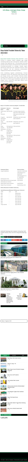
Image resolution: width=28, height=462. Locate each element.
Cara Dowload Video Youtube (13, 380)
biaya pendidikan (18, 236)
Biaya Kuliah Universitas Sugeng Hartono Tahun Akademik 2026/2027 (12, 273)
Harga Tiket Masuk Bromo (12, 397)
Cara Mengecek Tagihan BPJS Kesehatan (15, 391)
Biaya (6, 236)
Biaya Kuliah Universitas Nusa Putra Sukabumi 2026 (11, 257)
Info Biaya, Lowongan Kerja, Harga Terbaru (14, 11)
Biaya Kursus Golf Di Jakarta (13, 374)
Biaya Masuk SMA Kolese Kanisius (14, 358)
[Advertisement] (14, 29)
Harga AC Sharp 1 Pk (11, 363)
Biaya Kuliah (11, 236)
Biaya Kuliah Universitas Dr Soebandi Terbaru (10, 289)
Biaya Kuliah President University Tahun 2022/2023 (12, 58)
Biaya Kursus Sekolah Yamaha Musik (14, 408)
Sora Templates (10, 459)
